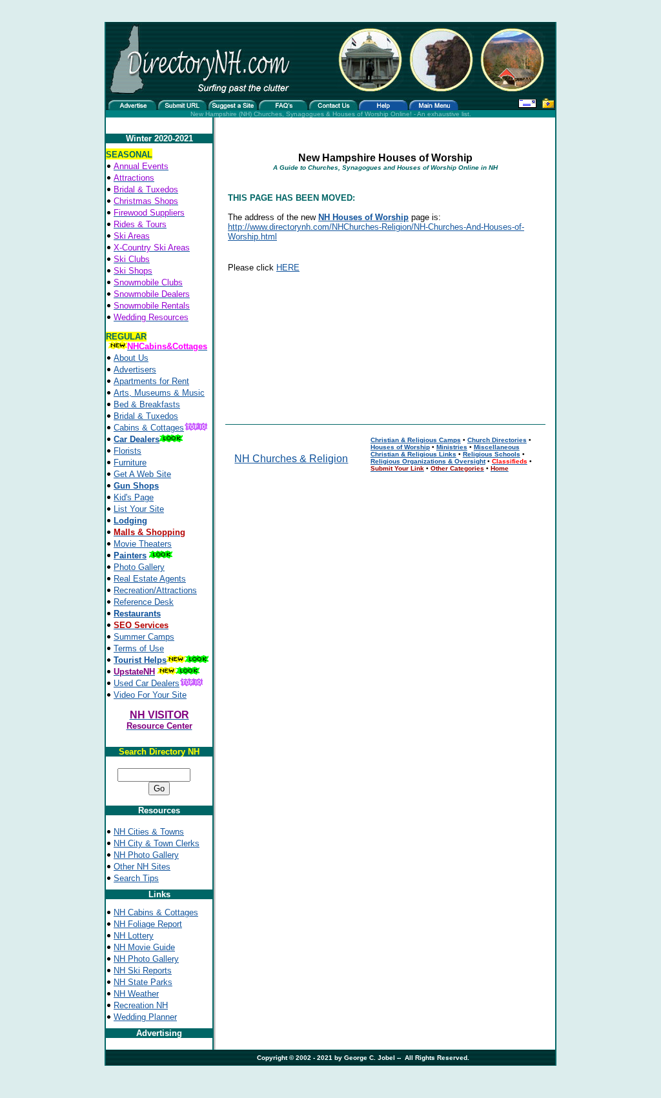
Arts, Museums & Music (159, 393)
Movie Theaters (143, 544)
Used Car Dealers (146, 683)
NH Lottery (134, 935)
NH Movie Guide (144, 947)
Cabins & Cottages (149, 427)
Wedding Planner (145, 1017)
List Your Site (139, 509)
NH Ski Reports (143, 970)
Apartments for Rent (151, 381)
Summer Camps (144, 637)
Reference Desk (144, 602)
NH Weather (136, 994)
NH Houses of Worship (363, 217)
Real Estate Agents (150, 579)
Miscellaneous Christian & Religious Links (445, 450)
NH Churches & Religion (291, 458)
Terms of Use (139, 648)
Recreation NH (141, 1005)
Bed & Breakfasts (147, 404)
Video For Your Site (150, 695)
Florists (127, 451)
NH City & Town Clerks (156, 843)
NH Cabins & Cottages (156, 912)
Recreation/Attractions (155, 590)
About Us (131, 358)
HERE (288, 267)
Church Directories (497, 439)
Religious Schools (491, 454)
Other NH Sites (142, 866)
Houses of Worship (400, 447)
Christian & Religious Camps (416, 439)
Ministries (451, 447)
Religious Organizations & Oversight (428, 461)
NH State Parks (143, 982)
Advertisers (135, 369)
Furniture (130, 462)
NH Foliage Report (148, 924)
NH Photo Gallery (146, 855)
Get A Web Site (142, 474)
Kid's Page (134, 497)
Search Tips (136, 878)
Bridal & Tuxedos (146, 416)
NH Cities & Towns (149, 832)
